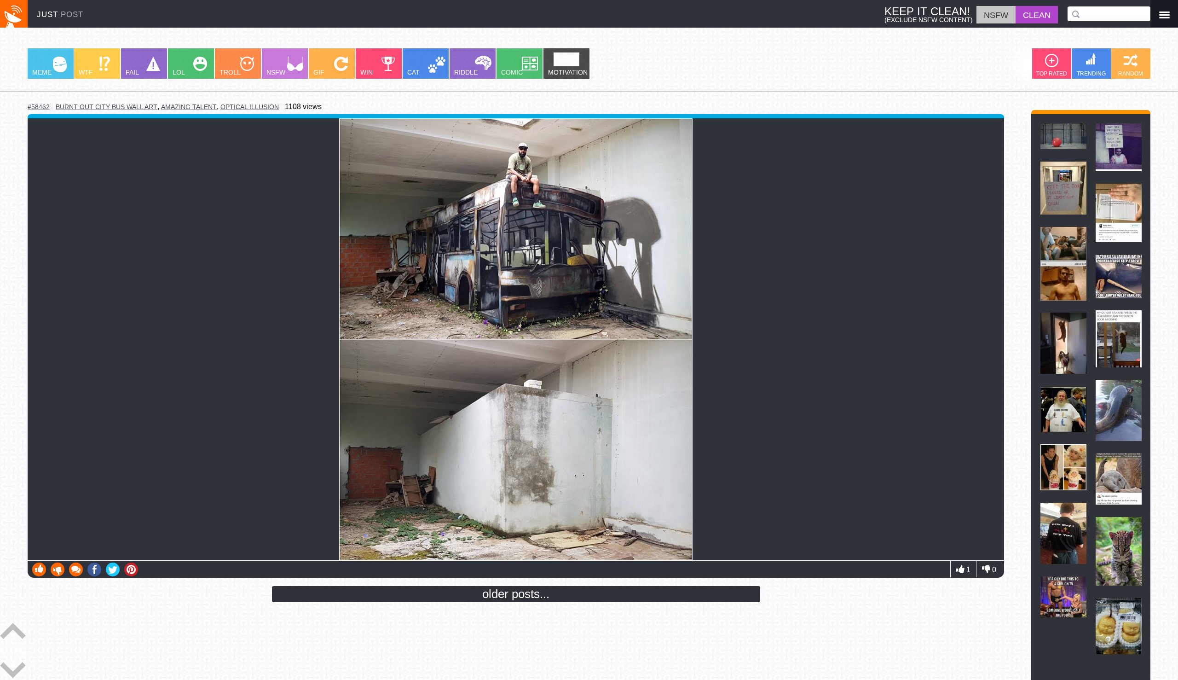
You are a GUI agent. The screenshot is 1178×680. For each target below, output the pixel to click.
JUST (60, 14)
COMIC (512, 72)
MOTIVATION (568, 72)
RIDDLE (466, 72)
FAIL (132, 72)
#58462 (39, 106)
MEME (42, 72)
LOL (179, 72)
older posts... (515, 594)
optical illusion (249, 106)
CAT (413, 72)
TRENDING (1091, 73)
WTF (86, 72)
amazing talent (189, 106)
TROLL (230, 72)
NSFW (275, 72)
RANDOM (1130, 73)
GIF (318, 72)
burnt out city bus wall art (106, 107)
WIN (366, 72)
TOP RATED (1051, 73)
